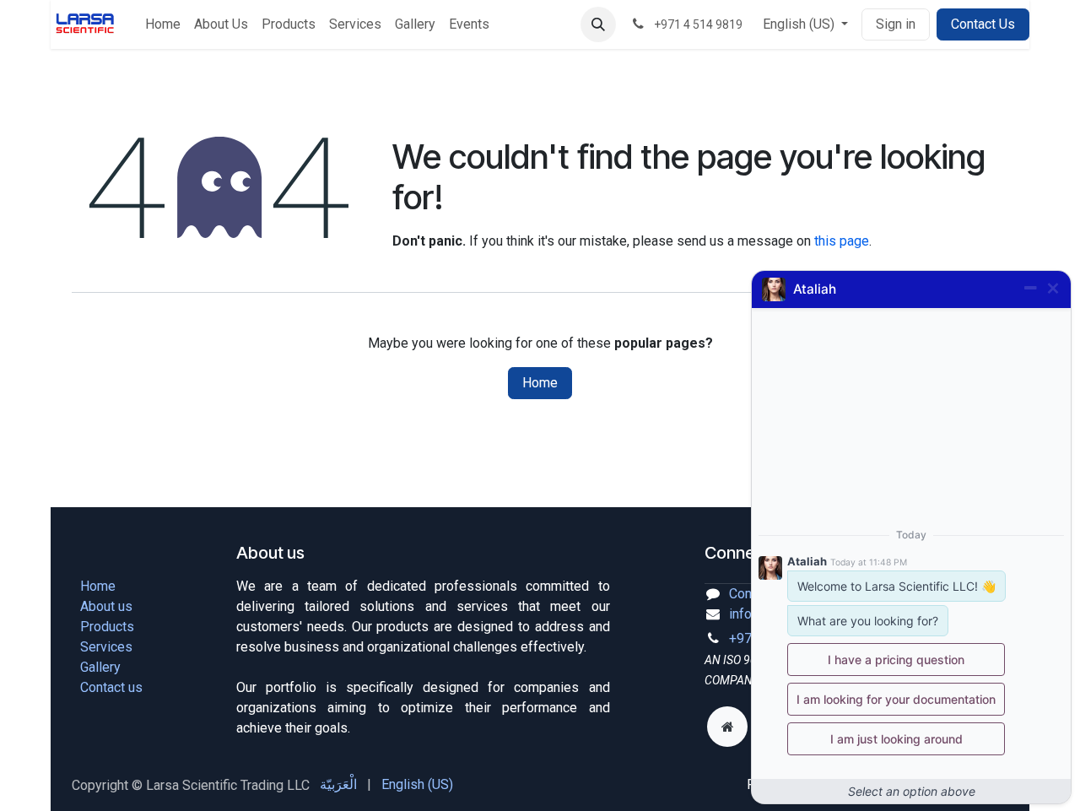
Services (106, 647)
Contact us (111, 687)
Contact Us (983, 24)
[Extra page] (727, 726)
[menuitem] (162, 24)
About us (106, 606)
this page (841, 241)
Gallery (100, 667)
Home (540, 383)
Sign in (895, 24)
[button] (598, 24)
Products (107, 627)
